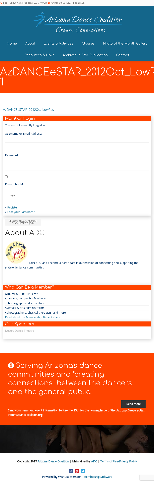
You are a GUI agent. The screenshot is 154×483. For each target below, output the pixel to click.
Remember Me (14, 184)
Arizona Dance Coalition (53, 461)
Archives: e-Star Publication (85, 55)
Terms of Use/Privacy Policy (118, 461)
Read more (133, 404)
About (30, 43)
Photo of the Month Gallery (125, 43)
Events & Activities (58, 43)
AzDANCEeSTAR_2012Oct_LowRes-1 (30, 109)
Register (12, 207)
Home (12, 43)
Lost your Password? (20, 212)
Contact (122, 55)
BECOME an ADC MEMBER (23, 222)
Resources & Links (39, 55)
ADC (94, 461)
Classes (88, 43)
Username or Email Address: (23, 133)
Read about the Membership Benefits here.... (34, 317)
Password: (11, 155)
